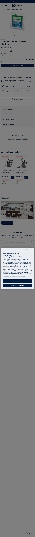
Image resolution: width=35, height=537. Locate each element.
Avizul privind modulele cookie (23, 275)
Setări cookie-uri (17, 281)
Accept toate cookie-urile (17, 285)
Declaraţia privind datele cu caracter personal (14, 276)
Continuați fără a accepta (27, 249)
